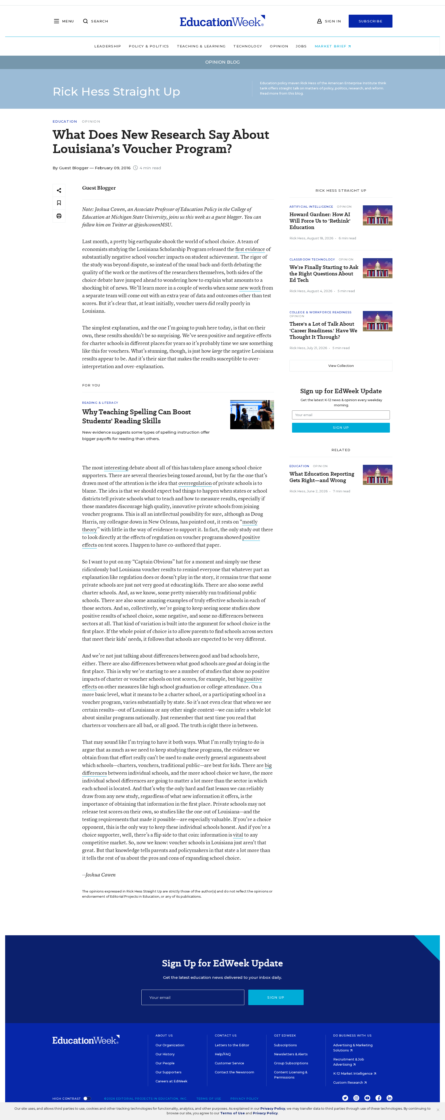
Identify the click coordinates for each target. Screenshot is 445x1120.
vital (238, 834)
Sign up (275, 997)
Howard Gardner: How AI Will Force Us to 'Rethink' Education (319, 221)
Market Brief (331, 46)
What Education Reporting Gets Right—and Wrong (321, 477)
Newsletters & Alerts (291, 1054)
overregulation (195, 482)
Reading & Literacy (100, 403)
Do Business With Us (352, 1035)
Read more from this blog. (282, 93)
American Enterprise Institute (352, 83)
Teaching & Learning (201, 46)
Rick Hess (297, 238)
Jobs (301, 46)
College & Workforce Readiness (320, 312)
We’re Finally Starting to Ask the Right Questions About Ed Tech (323, 273)
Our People (165, 1063)
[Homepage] (222, 21)
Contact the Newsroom (234, 1072)
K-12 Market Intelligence (353, 1073)
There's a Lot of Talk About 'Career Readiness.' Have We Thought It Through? (323, 330)
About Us (164, 1035)
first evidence (250, 249)
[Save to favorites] (59, 203)
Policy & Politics (149, 46)
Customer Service (229, 1063)
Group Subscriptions (291, 1063)
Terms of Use (208, 1098)
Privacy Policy (244, 1098)
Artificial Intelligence (311, 206)
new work (250, 287)
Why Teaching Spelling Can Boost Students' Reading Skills (136, 416)
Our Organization (170, 1045)
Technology (247, 46)
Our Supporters (169, 1072)
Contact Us (226, 1035)
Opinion (279, 46)
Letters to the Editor (232, 1045)
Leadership (107, 46)
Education (65, 121)
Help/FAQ (223, 1054)
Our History (165, 1054)
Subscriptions (285, 1045)
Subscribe (371, 21)
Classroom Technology (312, 259)
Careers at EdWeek (171, 1081)
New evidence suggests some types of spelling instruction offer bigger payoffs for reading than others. (146, 435)
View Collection (341, 366)
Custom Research (348, 1082)
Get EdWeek (285, 1035)
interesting (116, 467)
